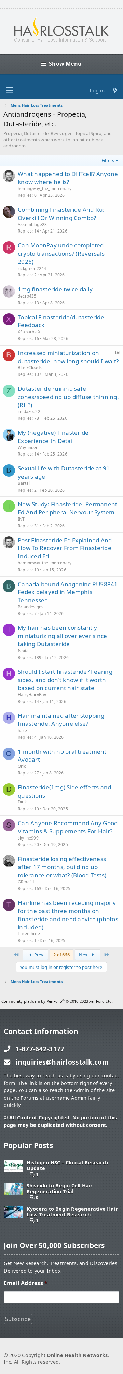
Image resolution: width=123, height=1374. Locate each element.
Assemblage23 (32, 224)
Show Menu (65, 63)
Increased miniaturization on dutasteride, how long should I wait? (68, 357)
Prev (38, 955)
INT (21, 519)
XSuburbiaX (29, 332)
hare (22, 730)
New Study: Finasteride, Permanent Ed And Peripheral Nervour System (67, 508)
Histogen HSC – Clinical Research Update (67, 1165)
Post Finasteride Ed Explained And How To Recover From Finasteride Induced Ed (65, 548)
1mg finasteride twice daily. (56, 289)
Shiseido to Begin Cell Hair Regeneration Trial (60, 1189)
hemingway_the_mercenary (44, 188)
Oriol (22, 766)
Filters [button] (107, 160)
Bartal (24, 483)
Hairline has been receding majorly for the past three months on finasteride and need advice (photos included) (68, 915)
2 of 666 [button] (61, 955)
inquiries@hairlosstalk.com (62, 1062)
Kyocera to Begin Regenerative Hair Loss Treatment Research (72, 1212)
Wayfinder (28, 447)
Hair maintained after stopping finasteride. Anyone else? (61, 720)
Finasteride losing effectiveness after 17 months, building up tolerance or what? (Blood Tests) (62, 867)
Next (84, 955)
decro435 (27, 296)
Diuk (22, 802)
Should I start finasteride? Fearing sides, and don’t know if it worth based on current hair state (65, 680)
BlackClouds (30, 367)
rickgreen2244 (32, 268)
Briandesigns (30, 607)
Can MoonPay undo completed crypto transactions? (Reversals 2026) (61, 253)
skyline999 (28, 838)
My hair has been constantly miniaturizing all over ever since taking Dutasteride (62, 636)
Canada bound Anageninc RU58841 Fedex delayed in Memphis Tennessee (68, 592)
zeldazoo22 (29, 411)
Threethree (29, 934)
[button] (9, 90)
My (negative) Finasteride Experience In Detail (53, 437)
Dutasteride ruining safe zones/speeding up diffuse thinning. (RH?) (68, 397)
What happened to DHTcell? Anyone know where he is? (68, 178)
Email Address (25, 1283)
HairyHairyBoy (32, 695)
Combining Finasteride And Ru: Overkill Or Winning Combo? (61, 214)
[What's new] (115, 90)
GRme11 (26, 882)
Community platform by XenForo (57, 1001)
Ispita (23, 651)
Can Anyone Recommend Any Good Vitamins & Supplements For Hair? (68, 827)
